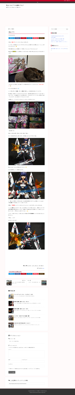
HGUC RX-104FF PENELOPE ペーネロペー (22, 323)
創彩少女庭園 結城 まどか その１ (57, 48)
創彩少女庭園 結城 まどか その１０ (21, 301)
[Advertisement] (37, 17)
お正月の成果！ (53, 37)
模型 (25, 265)
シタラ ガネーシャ (35, 265)
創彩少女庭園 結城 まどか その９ (21, 308)
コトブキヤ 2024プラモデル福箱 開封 (21, 315)
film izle (65, 48)
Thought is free (43, 392)
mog (43, 268)
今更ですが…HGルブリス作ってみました (57, 40)
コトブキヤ (29, 265)
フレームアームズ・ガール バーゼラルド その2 (23, 294)
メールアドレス (24, 359)
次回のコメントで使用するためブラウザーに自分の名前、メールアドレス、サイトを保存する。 (24, 368)
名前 (9, 359)
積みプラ (42, 265)
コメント (9, 349)
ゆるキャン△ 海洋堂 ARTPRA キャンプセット (59, 41)
